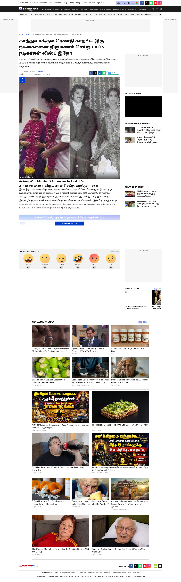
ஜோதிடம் (132, 9)
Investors (136, 572)
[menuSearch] (161, 9)
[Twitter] (147, 3)
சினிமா (75, 9)
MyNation (100, 3)
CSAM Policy (81, 572)
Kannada (43, 3)
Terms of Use (59, 572)
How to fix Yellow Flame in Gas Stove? (113, 14)
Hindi (85, 3)
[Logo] (29, 9)
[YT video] (155, 3)
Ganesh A (41, 72)
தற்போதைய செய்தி (50, 9)
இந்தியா (142, 9)
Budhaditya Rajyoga (90, 14)
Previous (156, 14)
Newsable (34, 3)
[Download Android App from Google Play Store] (155, 566)
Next (160, 14)
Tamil (72, 3)
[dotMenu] (150, 9)
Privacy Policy (70, 572)
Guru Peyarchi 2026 (38, 14)
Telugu (65, 3)
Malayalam (24, 3)
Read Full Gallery (70, 223)
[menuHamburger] (157, 9)
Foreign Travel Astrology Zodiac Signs (144, 14)
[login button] (153, 9)
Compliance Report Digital (121, 572)
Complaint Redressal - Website (99, 572)
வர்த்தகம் (94, 9)
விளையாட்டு (105, 9)
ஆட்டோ (84, 9)
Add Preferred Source (126, 3)
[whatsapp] (151, 3)
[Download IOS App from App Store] (160, 566)
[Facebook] (142, 3)
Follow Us (115, 73)
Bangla (78, 3)
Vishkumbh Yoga (75, 14)
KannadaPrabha (55, 3)
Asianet (28, 565)
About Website (47, 572)
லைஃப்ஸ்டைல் (119, 9)
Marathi (92, 3)
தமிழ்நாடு (65, 9)
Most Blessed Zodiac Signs (57, 14)
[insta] (160, 3)
